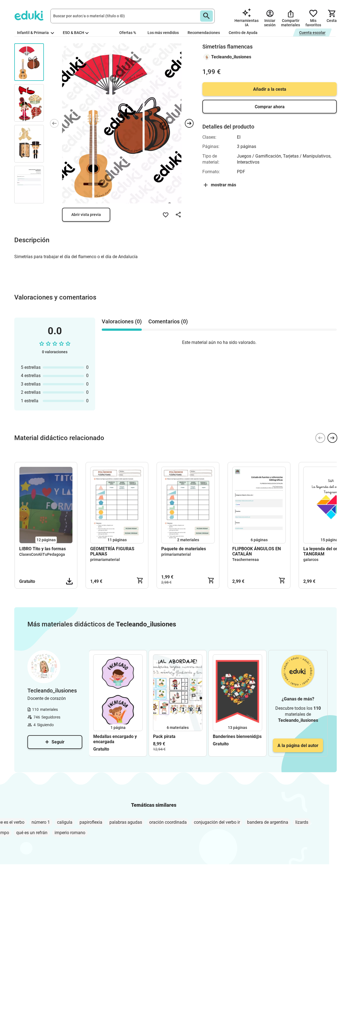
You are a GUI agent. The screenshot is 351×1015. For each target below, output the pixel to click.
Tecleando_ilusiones (231, 56)
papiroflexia (91, 822)
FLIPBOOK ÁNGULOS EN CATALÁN (256, 551)
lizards (301, 822)
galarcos (310, 559)
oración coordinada (168, 822)
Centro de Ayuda (243, 32)
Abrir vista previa (86, 214)
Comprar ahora (270, 106)
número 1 (41, 822)
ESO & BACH (73, 32)
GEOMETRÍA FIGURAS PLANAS (112, 551)
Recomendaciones (204, 32)
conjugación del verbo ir (217, 822)
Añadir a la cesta (269, 89)
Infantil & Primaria (33, 32)
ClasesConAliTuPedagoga (42, 554)
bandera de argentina (267, 822)
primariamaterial (105, 559)
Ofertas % (127, 32)
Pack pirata (164, 736)
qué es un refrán (31, 832)
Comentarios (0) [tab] (168, 321)
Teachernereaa (245, 559)
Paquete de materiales (183, 548)
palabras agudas (125, 822)
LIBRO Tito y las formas (42, 548)
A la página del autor (298, 745)
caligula (64, 822)
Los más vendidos (163, 32)
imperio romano (70, 832)
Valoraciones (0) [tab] (122, 321)
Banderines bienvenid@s (237, 736)
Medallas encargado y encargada (115, 739)
